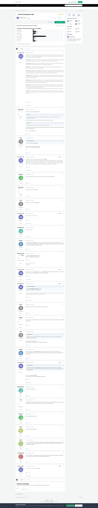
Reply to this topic (60, 22)
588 (21, 435)
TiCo (21, 399)
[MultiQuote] (26, 102)
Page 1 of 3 (28, 48)
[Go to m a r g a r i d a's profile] (18, 18)
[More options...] (63, 52)
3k (21, 409)
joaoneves (20, 174)
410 (21, 327)
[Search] (81, 5)
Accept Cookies (71, 505)
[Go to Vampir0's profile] (21, 321)
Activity (26, 5)
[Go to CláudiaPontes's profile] (21, 456)
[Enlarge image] (40, 57)
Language (47, 500)
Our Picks (30, 5)
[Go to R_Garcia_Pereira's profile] (76, 24)
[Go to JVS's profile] (68, 24)
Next (22, 48)
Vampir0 (21, 317)
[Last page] (24, 48)
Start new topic (50, 22)
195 (21, 249)
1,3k (21, 118)
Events (22, 5)
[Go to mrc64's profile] (21, 430)
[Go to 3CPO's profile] (21, 141)
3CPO (20, 137)
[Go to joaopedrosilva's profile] (21, 231)
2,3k (21, 62)
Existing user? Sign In (73, 2)
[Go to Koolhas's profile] (21, 244)
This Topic (77, 5)
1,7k (21, 263)
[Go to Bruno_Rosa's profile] (21, 113)
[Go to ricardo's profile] (21, 443)
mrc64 (20, 426)
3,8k (21, 146)
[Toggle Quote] (27, 114)
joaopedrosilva (20, 227)
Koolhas (21, 240)
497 (21, 236)
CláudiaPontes (20, 453)
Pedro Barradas (20, 253)
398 (21, 183)
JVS (70, 23)
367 (21, 448)
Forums (17, 5)
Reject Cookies (78, 505)
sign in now (39, 485)
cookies (22, 505)
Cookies (51, 500)
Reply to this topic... (25, 489)
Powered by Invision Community (49, 502)
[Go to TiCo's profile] (21, 403)
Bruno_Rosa (20, 109)
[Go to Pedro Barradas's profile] (21, 257)
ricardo (20, 440)
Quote (29, 102)
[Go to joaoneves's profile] (21, 178)
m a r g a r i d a (23, 17)
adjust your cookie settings (46, 505)
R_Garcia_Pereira (80, 23)
